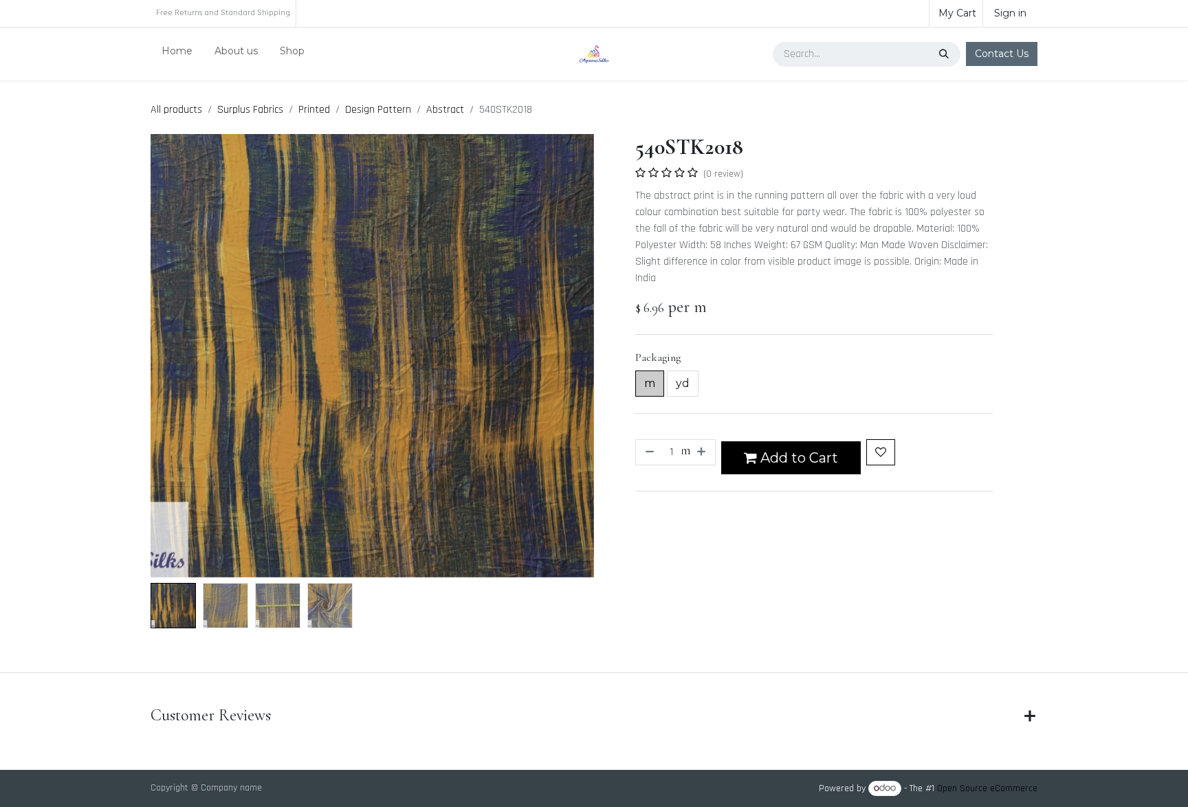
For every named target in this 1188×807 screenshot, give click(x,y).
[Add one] (702, 452)
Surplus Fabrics (250, 109)
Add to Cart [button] (797, 458)
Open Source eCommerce (987, 788)
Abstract (445, 109)
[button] (173, 356)
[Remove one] (648, 452)
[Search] (945, 54)
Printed (314, 109)
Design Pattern (378, 109)
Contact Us (1001, 53)
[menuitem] (177, 54)
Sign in (1010, 13)
